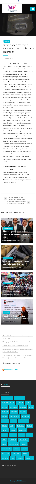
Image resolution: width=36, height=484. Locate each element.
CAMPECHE (20, 402)
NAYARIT (13, 430)
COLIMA (31, 407)
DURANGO (23, 412)
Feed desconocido (11, 370)
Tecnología (15, 453)
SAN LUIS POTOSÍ (13, 444)
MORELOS (29, 425)
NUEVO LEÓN (22, 430)
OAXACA (4, 435)
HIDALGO (13, 421)
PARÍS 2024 (13, 435)
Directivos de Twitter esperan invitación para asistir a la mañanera (16, 317)
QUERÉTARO (13, 439)
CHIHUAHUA (13, 407)
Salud (4, 444)
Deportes (14, 412)
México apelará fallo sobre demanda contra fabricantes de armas (16, 263)
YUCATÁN (20, 458)
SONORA (16, 449)
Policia (21, 435)
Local (12, 425)
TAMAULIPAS (5, 453)
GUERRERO (5, 421)
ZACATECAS (29, 458)
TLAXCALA (25, 453)
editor (4, 322)
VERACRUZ (5, 458)
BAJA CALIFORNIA (19, 398)
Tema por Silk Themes (18, 481)
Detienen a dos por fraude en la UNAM (15, 345)
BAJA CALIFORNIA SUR (8, 402)
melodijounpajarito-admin (9, 240)
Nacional (5, 430)
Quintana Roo (24, 439)
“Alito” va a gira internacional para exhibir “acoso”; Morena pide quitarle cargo (16, 234)
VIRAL (12, 458)
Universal (6, 384)
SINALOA (24, 444)
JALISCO (4, 425)
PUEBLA (4, 439)
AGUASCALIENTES (7, 398)
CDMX (27, 402)
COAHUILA (23, 407)
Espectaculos (14, 416)
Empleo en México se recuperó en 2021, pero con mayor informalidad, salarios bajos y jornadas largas (16, 288)
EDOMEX (4, 416)
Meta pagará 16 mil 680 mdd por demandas (16, 342)
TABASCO (24, 449)
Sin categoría (6, 449)
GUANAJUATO (25, 416)
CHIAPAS (4, 407)
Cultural (5, 412)
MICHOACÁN (20, 425)
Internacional (8, 228)
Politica (7, 41)
